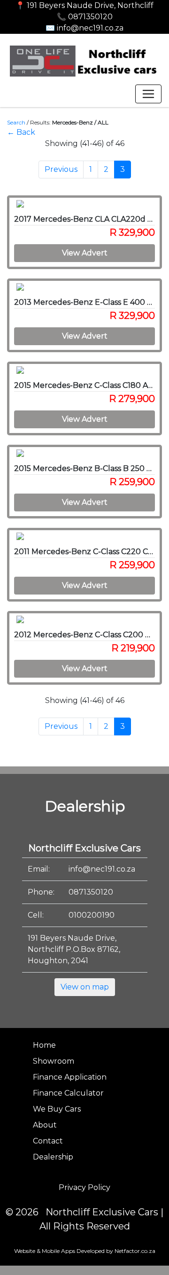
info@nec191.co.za (102, 869)
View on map (85, 986)
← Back (21, 132)
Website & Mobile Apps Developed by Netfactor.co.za (84, 1250)
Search (16, 122)
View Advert (85, 252)
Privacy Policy (84, 1187)
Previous (61, 169)
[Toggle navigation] (148, 94)
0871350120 (91, 892)
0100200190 (92, 915)
